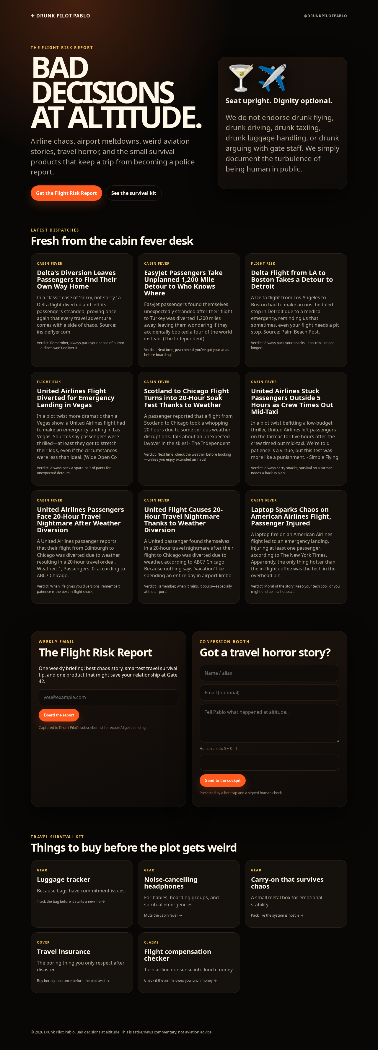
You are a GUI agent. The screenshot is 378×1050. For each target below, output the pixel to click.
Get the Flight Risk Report (66, 193)
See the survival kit (133, 193)
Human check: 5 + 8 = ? (218, 748)
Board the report (59, 715)
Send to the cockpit (222, 780)
